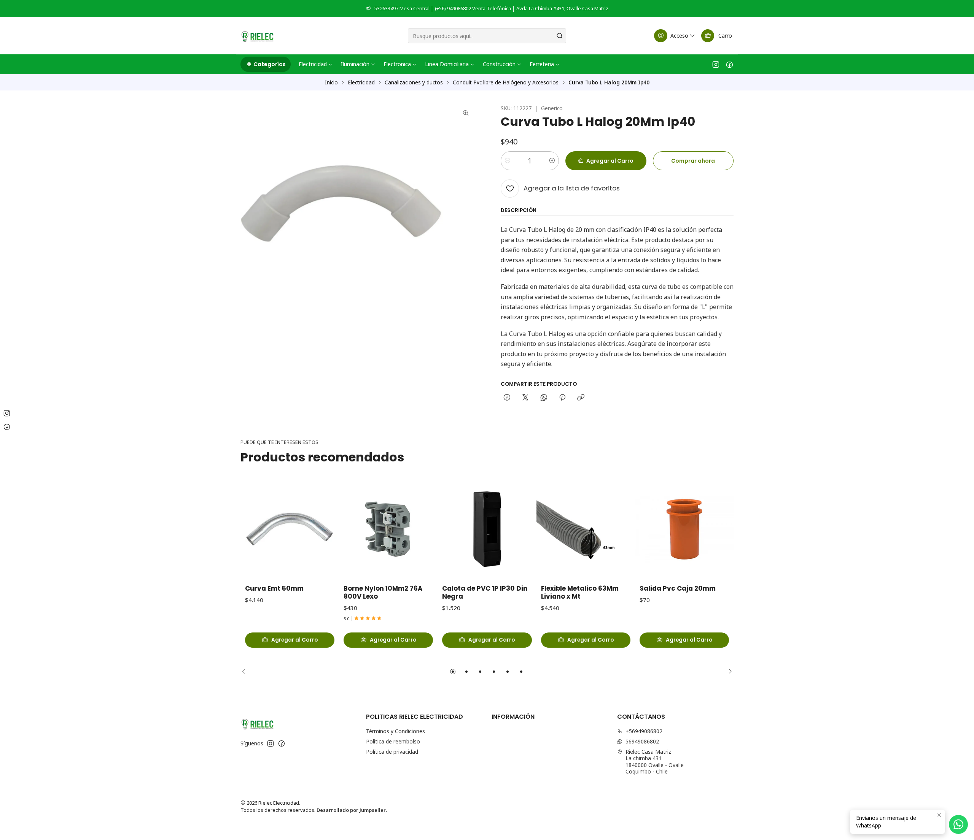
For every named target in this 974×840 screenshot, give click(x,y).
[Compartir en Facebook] (507, 398)
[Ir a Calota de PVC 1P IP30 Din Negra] (487, 529)
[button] (265, 64)
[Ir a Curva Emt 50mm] (289, 529)
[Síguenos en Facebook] (730, 64)
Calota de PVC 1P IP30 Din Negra (484, 592)
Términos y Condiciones (395, 731)
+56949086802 (643, 731)
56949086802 (642, 741)
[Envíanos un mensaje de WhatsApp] (958, 824)
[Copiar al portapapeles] (581, 398)
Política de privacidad (392, 751)
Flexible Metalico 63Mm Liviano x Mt (580, 592)
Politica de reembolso (393, 741)
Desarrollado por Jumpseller (351, 810)
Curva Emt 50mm (274, 588)
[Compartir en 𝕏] (525, 398)
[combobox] (487, 35)
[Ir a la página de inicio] (257, 35)
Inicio (331, 82)
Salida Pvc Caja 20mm (678, 588)
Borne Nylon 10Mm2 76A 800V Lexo (383, 592)
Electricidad (361, 82)
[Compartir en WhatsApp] (544, 398)
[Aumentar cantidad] (552, 161)
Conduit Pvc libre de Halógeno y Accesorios (506, 82)
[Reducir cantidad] (507, 161)
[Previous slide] (246, 671)
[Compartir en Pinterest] (562, 398)
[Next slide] (728, 671)
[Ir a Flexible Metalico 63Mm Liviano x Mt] (585, 529)
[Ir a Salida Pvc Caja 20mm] (684, 529)
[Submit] (559, 35)
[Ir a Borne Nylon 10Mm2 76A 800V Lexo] (388, 529)
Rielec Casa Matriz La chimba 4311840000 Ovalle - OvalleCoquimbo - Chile (654, 761)
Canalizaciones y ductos (414, 82)
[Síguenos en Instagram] (716, 64)
